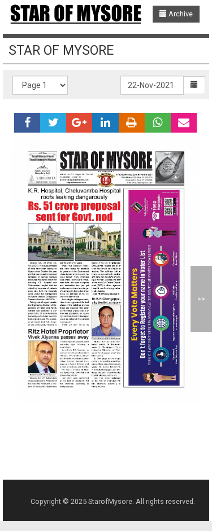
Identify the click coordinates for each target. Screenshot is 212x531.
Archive (180, 14)
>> (201, 299)
